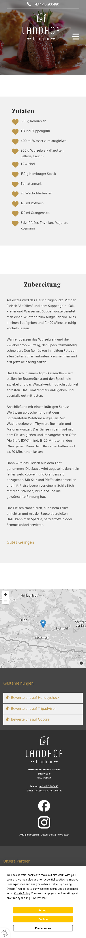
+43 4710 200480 (48, 786)
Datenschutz (47, 835)
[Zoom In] (5, 594)
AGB (21, 835)
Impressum (32, 835)
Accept (43, 910)
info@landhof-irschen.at (48, 791)
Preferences (43, 928)
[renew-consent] (5, 933)
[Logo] (33, 26)
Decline (43, 919)
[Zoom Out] (5, 601)
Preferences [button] (39, 898)
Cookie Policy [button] (22, 893)
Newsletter (62, 835)
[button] (43, 4)
